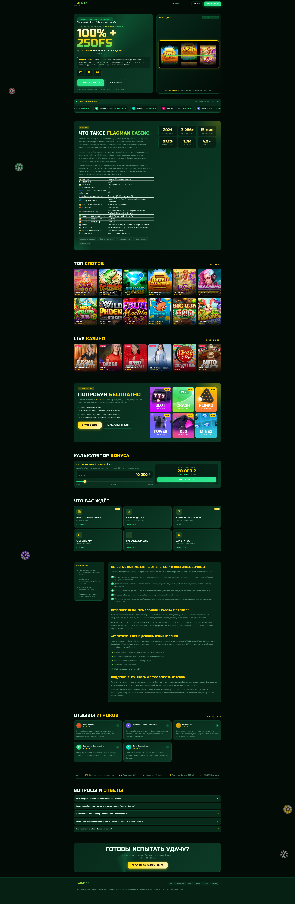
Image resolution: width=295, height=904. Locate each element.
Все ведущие (212, 340)
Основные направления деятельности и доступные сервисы (89, 572)
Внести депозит (187, 479)
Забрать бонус (89, 82)
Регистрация (212, 4)
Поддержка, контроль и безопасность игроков (87, 595)
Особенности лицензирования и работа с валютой (89, 581)
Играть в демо (89, 425)
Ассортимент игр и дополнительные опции (88, 588)
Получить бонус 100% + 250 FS (147, 865)
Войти (197, 4)
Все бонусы (116, 82)
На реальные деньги (118, 425)
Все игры (214, 265)
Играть (36, 896)
